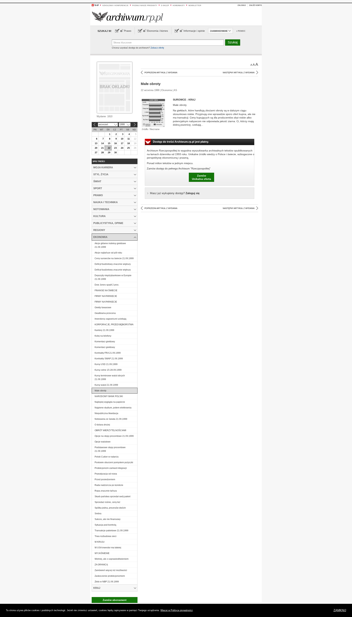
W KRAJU (99, 542)
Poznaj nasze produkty (144, 5)
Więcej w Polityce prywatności (176, 610)
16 (115, 143)
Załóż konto (255, 5)
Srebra (98, 513)
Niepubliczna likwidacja (106, 413)
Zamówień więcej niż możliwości (111, 570)
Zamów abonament (114, 600)
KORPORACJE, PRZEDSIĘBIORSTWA (114, 324)
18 (128, 143)
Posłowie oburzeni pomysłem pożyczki (114, 462)
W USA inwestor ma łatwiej (108, 547)
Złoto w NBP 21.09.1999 (107, 581)
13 (96, 143)
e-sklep (165, 5)
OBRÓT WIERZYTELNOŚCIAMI (110, 430)
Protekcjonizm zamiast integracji (111, 468)
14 (102, 143)
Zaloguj (242, 5)
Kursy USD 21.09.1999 (106, 364)
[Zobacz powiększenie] (153, 113)
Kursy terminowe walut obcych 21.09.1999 (110, 377)
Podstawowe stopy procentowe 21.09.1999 (110, 449)
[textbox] (168, 42)
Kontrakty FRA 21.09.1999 (108, 353)
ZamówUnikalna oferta (201, 177)
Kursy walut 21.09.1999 (106, 385)
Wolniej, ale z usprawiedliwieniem (112, 559)
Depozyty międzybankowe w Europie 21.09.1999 (113, 277)
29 (109, 152)
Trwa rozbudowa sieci (105, 536)
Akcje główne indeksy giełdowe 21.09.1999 (110, 245)
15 (109, 143)
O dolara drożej (102, 424)
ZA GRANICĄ (101, 564)
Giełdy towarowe (103, 307)
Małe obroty (100, 390)
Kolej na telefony (103, 336)
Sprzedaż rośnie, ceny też (107, 502)
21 (102, 148)
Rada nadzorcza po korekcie (109, 485)
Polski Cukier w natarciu (107, 456)
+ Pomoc (240, 31)
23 (115, 148)
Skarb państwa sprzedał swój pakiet (112, 496)
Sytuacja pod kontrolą (105, 525)
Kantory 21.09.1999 (104, 330)
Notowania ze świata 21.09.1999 (111, 419)
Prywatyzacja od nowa (106, 474)
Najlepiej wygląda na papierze (110, 402)
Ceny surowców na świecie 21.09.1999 (114, 258)
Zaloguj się (174, 193)
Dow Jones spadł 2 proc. (107, 285)
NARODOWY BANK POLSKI (109, 396)
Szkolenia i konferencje (115, 5)
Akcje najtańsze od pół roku (108, 252)
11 (128, 139)
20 (96, 148)
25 (128, 148)
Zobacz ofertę (157, 48)
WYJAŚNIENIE (102, 553)
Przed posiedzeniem (105, 479)
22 (109, 148)
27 (96, 152)
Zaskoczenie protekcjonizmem (110, 576)
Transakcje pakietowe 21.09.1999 (111, 530)
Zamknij (339, 610)
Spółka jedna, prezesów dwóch (110, 508)
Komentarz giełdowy (105, 341)
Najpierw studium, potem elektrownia (113, 407)
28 (102, 152)
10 (122, 139)
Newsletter (194, 5)
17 (122, 143)
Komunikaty (179, 5)
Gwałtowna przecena (105, 313)
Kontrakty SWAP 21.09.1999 (109, 358)
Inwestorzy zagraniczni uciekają (110, 319)
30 (115, 152)
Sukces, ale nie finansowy (107, 519)
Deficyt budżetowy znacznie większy (113, 264)
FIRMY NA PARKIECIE (106, 296)
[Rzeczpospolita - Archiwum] (127, 17)
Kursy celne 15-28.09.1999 (108, 370)
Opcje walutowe (103, 441)
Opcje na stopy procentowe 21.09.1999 (114, 436)
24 (122, 148)
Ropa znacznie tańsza (106, 491)
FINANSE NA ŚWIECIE (106, 290)
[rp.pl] (95, 5)
